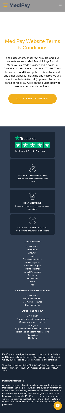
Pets (33, 285)
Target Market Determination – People (32, 328)
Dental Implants (32, 269)
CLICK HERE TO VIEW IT (32, 98)
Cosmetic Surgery (32, 265)
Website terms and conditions (32, 322)
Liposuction (32, 278)
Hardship (32, 338)
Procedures (32, 249)
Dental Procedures (32, 272)
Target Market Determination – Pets (32, 332)
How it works (32, 246)
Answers (32, 253)
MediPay (16, 6)
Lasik (32, 281)
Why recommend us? (32, 298)
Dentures (32, 275)
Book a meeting (32, 305)
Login (32, 256)
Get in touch (32, 316)
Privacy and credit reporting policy (33, 319)
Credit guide (32, 325)
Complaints (32, 335)
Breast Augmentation (32, 259)
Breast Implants (32, 262)
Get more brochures (32, 302)
